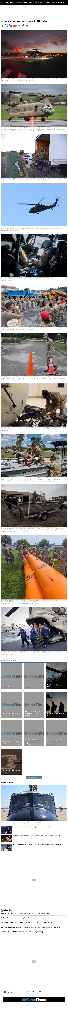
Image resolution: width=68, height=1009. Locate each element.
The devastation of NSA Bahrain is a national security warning (22, 932)
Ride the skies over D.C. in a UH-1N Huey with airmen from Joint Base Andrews (25, 823)
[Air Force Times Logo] (22, 2)
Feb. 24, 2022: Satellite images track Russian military (32, 742)
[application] (34, 803)
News (30, 2)
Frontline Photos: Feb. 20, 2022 (11, 771)
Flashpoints (47, 2)
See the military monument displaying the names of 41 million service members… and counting (37, 835)
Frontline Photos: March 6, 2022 (56, 686)
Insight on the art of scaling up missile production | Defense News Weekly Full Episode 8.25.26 (37, 844)
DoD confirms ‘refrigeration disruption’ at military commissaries (22, 918)
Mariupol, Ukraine (9, 687)
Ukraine (27, 687)
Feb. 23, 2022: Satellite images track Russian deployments (54, 742)
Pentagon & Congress (58, 2)
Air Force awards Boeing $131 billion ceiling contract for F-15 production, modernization (30, 927)
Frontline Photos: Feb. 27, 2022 (55, 714)
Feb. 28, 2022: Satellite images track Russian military (32, 713)
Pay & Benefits (38, 2)
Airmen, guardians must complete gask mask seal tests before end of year (26, 913)
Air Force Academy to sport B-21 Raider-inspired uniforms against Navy (31, 827)
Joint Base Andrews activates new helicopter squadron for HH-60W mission (26, 922)
